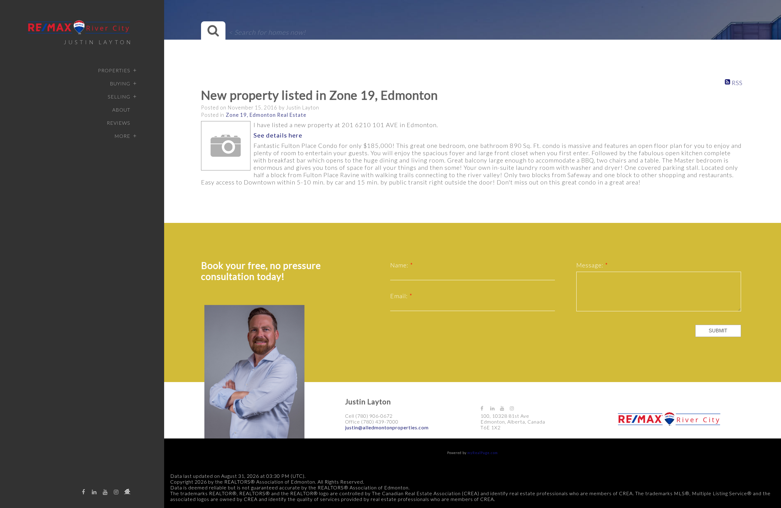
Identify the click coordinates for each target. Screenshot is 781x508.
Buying (120, 83)
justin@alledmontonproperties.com (387, 427)
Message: (590, 265)
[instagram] (116, 492)
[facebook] (83, 492)
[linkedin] (94, 492)
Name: (400, 265)
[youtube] (105, 492)
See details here (278, 135)
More (122, 136)
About (121, 110)
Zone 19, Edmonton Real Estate (266, 115)
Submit (718, 330)
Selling (119, 96)
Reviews (118, 123)
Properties (114, 70)
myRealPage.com (482, 453)
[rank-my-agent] (127, 491)
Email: (399, 295)
